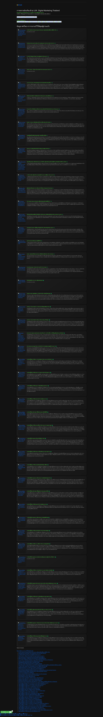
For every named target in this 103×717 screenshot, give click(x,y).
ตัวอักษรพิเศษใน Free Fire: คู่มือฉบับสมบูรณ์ (26, 676)
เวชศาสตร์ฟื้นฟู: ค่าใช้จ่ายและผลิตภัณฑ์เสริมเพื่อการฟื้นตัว (29, 694)
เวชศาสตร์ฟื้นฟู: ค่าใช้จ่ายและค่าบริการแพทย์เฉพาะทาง (28, 688)
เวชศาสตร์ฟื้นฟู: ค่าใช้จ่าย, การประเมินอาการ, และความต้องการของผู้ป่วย (32, 704)
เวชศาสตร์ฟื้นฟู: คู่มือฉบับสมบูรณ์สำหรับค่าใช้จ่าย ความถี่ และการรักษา (31, 708)
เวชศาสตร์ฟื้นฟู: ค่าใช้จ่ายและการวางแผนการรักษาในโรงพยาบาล (30, 685)
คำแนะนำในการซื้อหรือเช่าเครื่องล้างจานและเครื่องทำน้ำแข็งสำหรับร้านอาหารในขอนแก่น (35, 659)
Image (27, 21)
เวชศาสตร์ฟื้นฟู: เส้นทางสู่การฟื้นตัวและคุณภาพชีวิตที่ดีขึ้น (29, 689)
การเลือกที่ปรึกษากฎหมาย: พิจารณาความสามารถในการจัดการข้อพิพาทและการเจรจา (34, 706)
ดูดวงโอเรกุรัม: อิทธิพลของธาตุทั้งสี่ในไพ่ (26, 672)
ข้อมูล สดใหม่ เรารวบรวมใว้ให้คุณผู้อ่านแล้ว (25, 650)
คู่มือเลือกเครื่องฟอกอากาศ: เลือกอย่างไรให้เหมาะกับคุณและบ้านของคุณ (32, 667)
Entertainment (21, 21)
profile (56, 21)
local (40, 21)
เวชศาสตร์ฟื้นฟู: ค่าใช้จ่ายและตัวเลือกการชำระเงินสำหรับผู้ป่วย (30, 701)
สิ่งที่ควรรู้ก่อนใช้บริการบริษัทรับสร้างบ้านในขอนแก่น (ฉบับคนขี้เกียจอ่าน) (32, 658)
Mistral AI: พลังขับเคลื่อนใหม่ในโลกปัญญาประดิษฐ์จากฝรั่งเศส (30, 663)
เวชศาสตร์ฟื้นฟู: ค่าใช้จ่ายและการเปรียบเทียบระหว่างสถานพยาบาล (31, 693)
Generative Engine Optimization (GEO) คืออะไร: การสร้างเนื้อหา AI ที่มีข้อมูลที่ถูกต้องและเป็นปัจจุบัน (37, 681)
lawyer (18, 17)
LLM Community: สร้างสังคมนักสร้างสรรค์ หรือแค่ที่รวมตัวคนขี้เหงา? (31, 657)
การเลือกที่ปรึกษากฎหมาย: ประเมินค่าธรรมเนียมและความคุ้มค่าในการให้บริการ (33, 703)
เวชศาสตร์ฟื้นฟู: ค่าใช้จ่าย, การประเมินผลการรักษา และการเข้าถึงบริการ (32, 684)
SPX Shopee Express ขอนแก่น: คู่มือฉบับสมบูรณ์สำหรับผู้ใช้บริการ (31, 668)
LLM (36, 17)
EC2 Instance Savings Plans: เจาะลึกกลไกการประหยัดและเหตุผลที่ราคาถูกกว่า (33, 683)
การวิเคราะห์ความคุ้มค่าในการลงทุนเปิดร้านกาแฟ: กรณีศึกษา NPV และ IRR (32, 666)
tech (60, 21)
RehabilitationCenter (30, 17)
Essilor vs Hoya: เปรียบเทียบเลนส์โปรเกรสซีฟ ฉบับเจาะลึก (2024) (30, 661)
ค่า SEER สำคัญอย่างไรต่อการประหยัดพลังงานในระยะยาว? (29, 654)
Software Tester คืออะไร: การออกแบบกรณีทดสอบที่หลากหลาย (30, 679)
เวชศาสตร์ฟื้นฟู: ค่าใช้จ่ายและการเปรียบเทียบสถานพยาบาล (29, 686)
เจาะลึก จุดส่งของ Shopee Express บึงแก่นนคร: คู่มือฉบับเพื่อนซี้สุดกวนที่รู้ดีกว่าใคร (34, 652)
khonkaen (23, 17)
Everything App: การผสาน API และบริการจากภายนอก (28, 675)
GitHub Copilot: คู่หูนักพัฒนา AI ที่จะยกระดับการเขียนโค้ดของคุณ (30, 677)
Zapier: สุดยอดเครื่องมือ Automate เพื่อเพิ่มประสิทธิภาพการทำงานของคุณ (32, 674)
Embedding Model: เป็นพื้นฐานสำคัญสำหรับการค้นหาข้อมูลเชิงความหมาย (32, 671)
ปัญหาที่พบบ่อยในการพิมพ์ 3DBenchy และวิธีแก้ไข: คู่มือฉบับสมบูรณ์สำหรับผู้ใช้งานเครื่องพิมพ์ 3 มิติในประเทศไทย (39, 665)
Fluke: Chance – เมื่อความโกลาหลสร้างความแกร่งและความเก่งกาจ (31, 656)
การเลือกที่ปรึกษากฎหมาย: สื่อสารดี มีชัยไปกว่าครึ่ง (28, 692)
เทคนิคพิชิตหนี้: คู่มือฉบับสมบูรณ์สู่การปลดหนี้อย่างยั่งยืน (28, 662)
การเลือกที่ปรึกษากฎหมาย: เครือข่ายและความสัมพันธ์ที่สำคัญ (30, 699)
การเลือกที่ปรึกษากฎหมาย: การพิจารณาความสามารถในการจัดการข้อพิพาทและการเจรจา (35, 710)
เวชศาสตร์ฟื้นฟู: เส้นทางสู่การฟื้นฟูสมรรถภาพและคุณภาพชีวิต (30, 697)
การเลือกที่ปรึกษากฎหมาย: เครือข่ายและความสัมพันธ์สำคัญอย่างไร (31, 695)
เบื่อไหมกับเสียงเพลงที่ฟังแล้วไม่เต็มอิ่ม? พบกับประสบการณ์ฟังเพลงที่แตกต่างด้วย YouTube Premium (37, 670)
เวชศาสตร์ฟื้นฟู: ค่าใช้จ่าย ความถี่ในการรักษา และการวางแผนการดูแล (31, 690)
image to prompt (33, 21)
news (43, 21)
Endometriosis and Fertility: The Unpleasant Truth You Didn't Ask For (32, 653)
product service (49, 21)
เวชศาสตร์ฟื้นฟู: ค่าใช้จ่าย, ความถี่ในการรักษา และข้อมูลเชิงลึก (30, 702)
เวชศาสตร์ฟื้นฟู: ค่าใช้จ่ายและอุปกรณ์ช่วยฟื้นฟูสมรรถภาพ (29, 711)
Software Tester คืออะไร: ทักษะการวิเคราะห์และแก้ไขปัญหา (30, 680)
